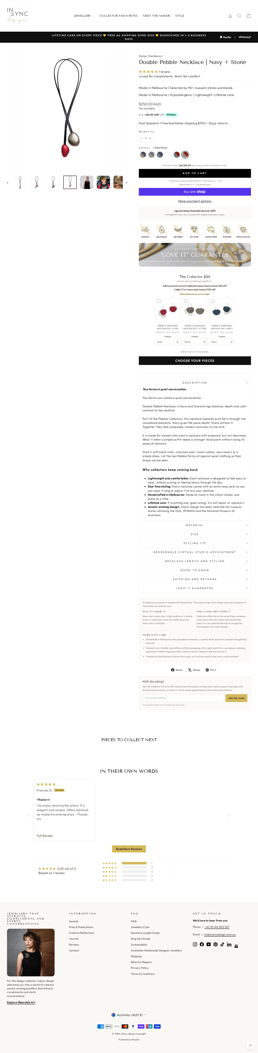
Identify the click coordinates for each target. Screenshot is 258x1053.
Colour (153, 147)
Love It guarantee (194, 588)
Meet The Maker (156, 15)
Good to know (194, 570)
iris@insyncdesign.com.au (220, 934)
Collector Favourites (119, 15)
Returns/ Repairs (141, 962)
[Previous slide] (29, 815)
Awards (73, 921)
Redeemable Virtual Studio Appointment (195, 552)
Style (179, 15)
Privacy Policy (139, 967)
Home (142, 56)
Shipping (136, 956)
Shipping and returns (195, 579)
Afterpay (171, 114)
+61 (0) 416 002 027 (216, 927)
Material (195, 525)
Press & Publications (81, 927)
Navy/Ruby (168, 154)
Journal (73, 938)
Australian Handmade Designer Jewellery (156, 950)
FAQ (133, 921)
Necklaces (155, 56)
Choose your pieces (194, 361)
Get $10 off (185, 165)
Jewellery (83, 15)
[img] (46, 784)
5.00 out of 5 (66, 868)
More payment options (194, 201)
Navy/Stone (143, 154)
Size (195, 534)
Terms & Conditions (143, 973)
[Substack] (236, 946)
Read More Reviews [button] (129, 849)
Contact (74, 950)
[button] (149, 72)
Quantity (147, 131)
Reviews (74, 944)
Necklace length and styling (195, 561)
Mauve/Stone (151, 154)
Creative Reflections (81, 933)
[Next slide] (228, 815)
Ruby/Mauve (176, 154)
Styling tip (195, 543)
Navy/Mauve (159, 154)
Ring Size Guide (140, 938)
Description (195, 382)
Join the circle (236, 698)
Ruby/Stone (185, 154)
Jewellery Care (140, 927)
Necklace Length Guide (145, 933)
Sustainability (139, 944)
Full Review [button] (45, 836)
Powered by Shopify (128, 1039)
